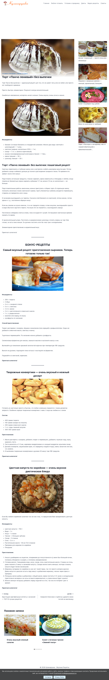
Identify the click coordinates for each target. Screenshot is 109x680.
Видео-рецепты (93, 3)
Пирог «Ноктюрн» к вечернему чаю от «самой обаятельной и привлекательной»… (92, 146)
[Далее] (68, 631)
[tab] (34, 649)
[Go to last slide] (6, 631)
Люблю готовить (57, 3)
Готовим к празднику (72, 3)
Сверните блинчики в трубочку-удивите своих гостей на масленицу (56, 596)
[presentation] (20, 625)
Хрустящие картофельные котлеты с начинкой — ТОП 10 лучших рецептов (18, 596)
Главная (46, 3)
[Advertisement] (54, 19)
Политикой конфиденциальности (65, 673)
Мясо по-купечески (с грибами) (89, 124)
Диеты (83, 3)
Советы (103, 3)
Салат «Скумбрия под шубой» (89, 104)
